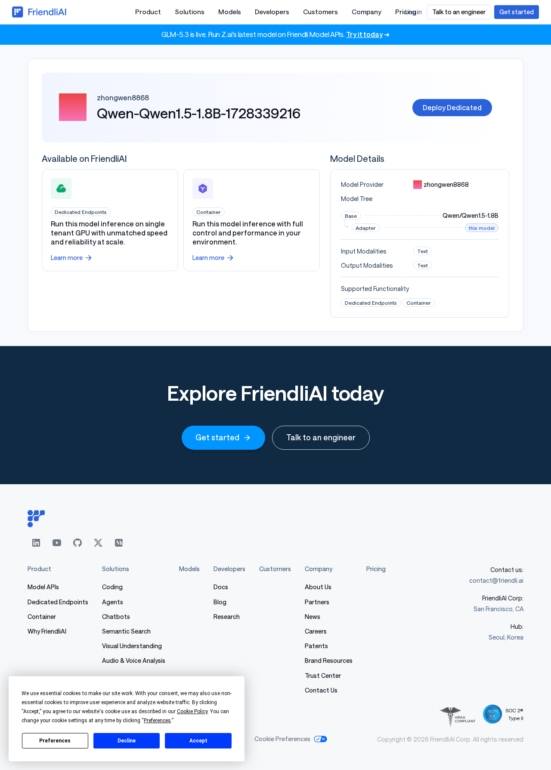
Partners (317, 602)
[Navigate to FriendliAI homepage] (39, 12)
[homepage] (275, 518)
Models (229, 11)
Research (227, 616)
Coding (112, 587)
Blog (220, 602)
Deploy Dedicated (452, 107)
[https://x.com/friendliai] (98, 542)
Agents (112, 602)
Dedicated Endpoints (58, 602)
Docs (221, 587)
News (312, 616)
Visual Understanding (132, 645)
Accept (198, 741)
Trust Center (323, 675)
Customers (320, 11)
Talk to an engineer (321, 437)
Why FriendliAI (47, 631)
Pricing (376, 568)
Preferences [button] (157, 720)
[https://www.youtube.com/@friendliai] (56, 542)
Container (42, 616)
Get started (217, 437)
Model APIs (43, 587)
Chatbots (116, 616)
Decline (127, 741)
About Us (318, 587)
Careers (316, 631)
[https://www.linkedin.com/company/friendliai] (36, 542)
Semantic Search (126, 631)
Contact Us (321, 690)
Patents (316, 645)
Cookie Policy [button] (192, 711)
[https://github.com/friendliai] (77, 542)
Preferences (55, 741)
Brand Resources (329, 660)
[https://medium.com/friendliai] (118, 542)
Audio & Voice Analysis (133, 660)
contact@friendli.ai (496, 580)
